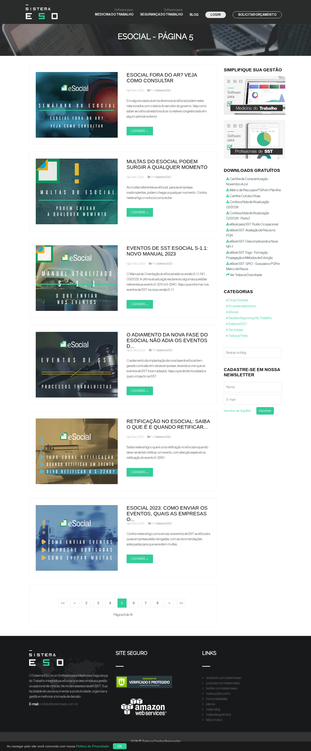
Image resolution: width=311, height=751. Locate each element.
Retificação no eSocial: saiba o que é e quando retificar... (168, 424)
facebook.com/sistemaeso (223, 678)
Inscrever (265, 411)
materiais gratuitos (218, 714)
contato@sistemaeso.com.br (58, 704)
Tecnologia (235, 330)
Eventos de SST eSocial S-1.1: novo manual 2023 (167, 251)
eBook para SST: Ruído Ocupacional (253, 224)
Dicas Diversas (238, 300)
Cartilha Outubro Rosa (244, 196)
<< (63, 603)
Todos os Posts (238, 336)
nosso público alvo (218, 693)
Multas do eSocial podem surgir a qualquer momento (167, 164)
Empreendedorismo (242, 306)
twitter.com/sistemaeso (221, 688)
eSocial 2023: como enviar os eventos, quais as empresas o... (167, 513)
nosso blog (213, 709)
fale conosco (214, 720)
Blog (194, 14)
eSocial (233, 312)
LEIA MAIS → (140, 131)
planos (210, 704)
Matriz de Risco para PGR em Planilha (255, 190)
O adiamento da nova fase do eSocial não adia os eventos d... (167, 340)
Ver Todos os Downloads (245, 275)
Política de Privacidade (92, 746)
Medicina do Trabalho (114, 12)
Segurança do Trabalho (161, 12)
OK (119, 746)
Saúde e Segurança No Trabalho (250, 318)
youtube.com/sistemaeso (223, 683)
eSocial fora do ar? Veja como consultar (162, 77)
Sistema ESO (163, 90)
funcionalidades (216, 699)
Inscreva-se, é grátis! (237, 411)
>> (181, 603)
